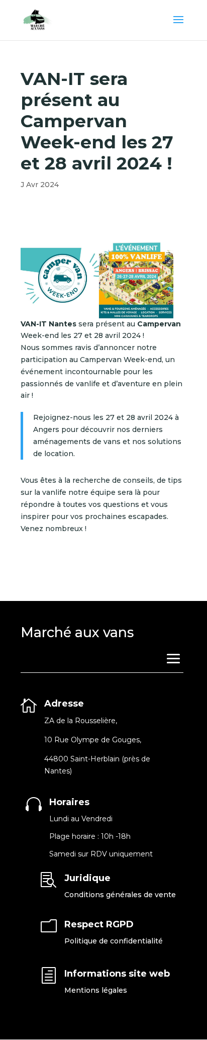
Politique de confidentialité (113, 940)
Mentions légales (95, 990)
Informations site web (117, 973)
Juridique (87, 878)
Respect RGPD (99, 924)
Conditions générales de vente (120, 894)
